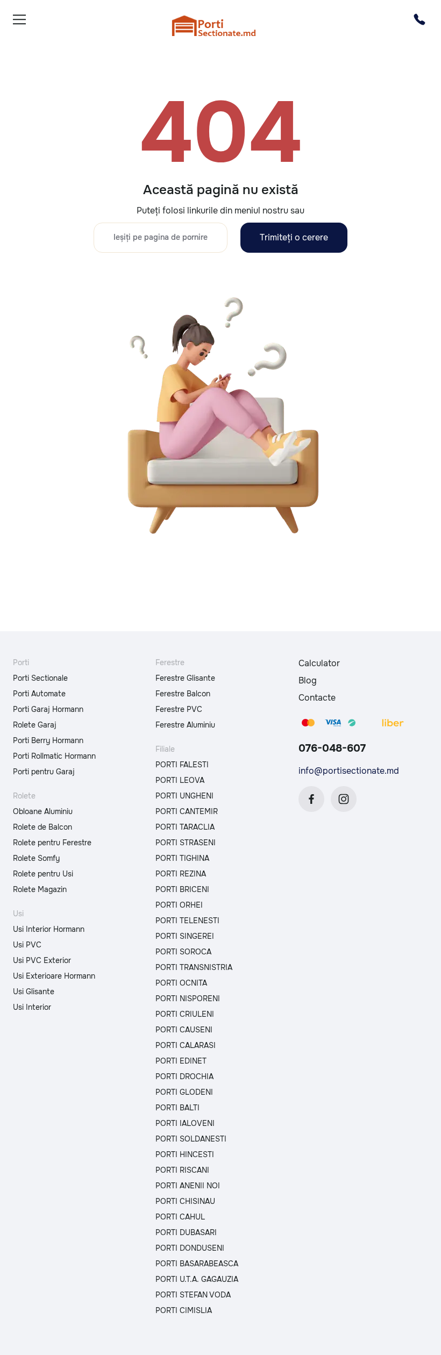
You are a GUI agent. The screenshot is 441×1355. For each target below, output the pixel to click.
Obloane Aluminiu (43, 811)
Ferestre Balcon (182, 693)
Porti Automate (39, 693)
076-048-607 (332, 748)
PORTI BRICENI (182, 889)
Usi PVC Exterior (42, 960)
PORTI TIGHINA (182, 858)
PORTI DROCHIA (184, 1076)
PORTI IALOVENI (185, 1123)
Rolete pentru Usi (43, 874)
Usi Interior (32, 1007)
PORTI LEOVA (179, 780)
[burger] (19, 19)
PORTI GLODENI (184, 1092)
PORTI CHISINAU (185, 1201)
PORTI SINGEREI (184, 936)
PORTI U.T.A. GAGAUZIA (196, 1279)
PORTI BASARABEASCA (196, 1263)
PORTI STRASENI (185, 842)
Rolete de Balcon (42, 827)
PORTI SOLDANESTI (190, 1139)
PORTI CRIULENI (184, 1014)
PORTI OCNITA (181, 983)
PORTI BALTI (177, 1107)
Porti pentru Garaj (44, 771)
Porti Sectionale (40, 678)
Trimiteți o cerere (294, 237)
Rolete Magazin (40, 889)
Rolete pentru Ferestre (52, 842)
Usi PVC (27, 945)
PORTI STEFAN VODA (193, 1295)
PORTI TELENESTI (187, 920)
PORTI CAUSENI (183, 1030)
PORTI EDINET (181, 1061)
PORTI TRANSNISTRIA (193, 967)
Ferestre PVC (178, 709)
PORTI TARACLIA (185, 827)
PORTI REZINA (180, 874)
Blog (307, 680)
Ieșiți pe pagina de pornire (160, 237)
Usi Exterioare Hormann (54, 976)
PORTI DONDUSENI (189, 1248)
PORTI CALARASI (185, 1045)
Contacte (317, 697)
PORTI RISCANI (182, 1170)
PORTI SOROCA (183, 952)
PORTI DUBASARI (186, 1232)
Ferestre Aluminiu (185, 725)
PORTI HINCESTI (184, 1154)
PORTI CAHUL (180, 1217)
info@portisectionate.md (348, 770)
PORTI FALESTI (182, 764)
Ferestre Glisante (185, 678)
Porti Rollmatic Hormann (54, 756)
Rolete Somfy (36, 858)
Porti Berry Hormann (48, 740)
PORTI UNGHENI (184, 796)
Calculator (319, 663)
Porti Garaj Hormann (48, 709)
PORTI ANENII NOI (187, 1185)
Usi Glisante (33, 991)
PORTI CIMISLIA (183, 1310)
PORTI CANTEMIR (186, 811)
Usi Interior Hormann (48, 929)
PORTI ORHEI (179, 905)
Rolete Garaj (34, 725)
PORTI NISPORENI (187, 998)
